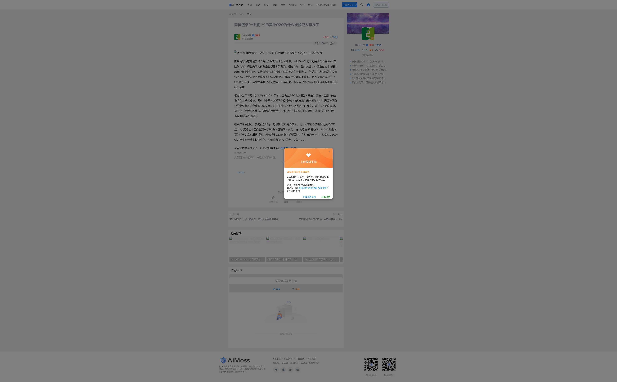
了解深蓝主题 (309, 196)
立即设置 (325, 196)
